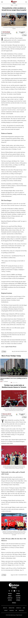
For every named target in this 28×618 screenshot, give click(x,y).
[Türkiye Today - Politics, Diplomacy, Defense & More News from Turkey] (14, 2)
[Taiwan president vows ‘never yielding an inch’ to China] (14, 368)
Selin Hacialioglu (6, 32)
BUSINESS (18, 595)
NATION (10, 593)
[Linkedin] (18, 590)
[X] (9, 590)
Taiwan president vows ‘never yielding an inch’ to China (13, 379)
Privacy (6, 610)
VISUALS (14, 602)
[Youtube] (14, 590)
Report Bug (21, 610)
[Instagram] (11, 590)
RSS (16, 610)
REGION (18, 593)
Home (12, 5)
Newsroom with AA (7, 414)
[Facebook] (16, 590)
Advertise (12, 610)
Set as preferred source (22, 32)
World (16, 5)
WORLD (9, 595)
